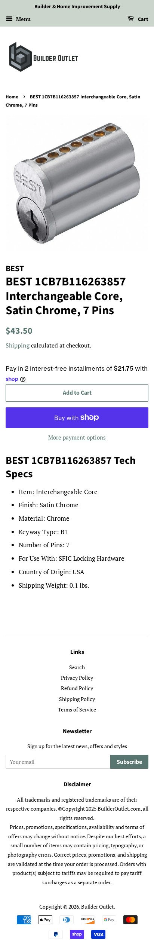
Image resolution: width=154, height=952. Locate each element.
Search (77, 667)
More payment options (77, 437)
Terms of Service (77, 709)
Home (12, 97)
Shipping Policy (77, 698)
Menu (23, 18)
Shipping (18, 345)
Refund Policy (77, 688)
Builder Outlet (97, 906)
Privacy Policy (77, 677)
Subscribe (129, 762)
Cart (142, 19)
